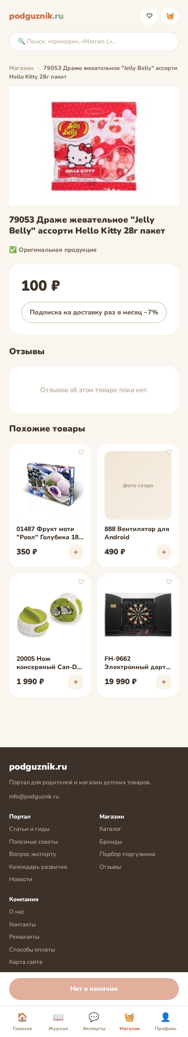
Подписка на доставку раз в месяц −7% (94, 312)
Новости (20, 879)
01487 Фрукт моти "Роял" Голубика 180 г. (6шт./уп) (49, 533)
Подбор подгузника (127, 854)
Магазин (21, 68)
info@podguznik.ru (34, 796)
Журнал (58, 1021)
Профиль (166, 1021)
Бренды (110, 842)
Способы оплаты (32, 950)
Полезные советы (33, 842)
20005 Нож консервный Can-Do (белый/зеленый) (48, 663)
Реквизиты (24, 937)
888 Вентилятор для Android (136, 533)
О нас (17, 912)
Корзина (170, 16)
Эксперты (94, 1021)
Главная (22, 1021)
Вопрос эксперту (32, 854)
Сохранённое (149, 16)
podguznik (36, 16)
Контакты (22, 924)
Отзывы (110, 867)
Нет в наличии (94, 988)
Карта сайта (25, 962)
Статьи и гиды (29, 829)
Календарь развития (38, 867)
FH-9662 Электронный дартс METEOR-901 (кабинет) (136, 663)
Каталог (110, 829)
